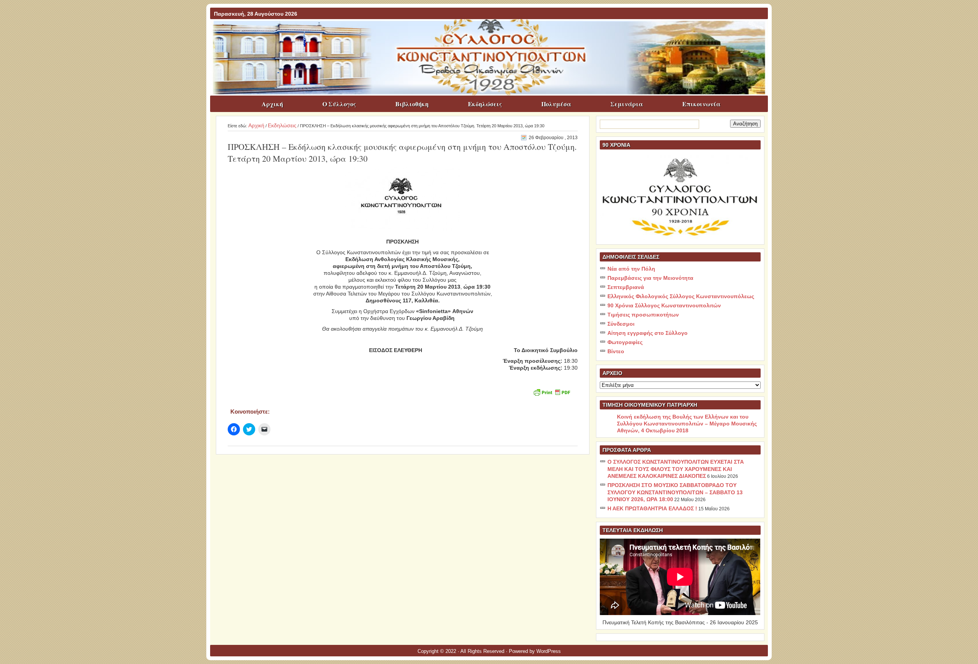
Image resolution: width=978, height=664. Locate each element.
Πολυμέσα (556, 103)
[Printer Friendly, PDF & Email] (551, 392)
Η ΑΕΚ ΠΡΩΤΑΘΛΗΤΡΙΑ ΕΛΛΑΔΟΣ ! (652, 508)
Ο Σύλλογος (339, 103)
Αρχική (272, 103)
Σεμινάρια (626, 103)
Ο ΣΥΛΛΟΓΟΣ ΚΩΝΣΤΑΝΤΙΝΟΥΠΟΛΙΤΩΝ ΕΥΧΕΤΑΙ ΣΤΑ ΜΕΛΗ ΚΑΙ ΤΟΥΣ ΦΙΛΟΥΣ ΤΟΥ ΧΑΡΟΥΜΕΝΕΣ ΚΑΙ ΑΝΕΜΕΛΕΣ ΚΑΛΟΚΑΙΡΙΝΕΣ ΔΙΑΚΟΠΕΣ (675, 469)
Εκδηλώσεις (485, 103)
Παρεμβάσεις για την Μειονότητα (650, 278)
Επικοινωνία (701, 103)
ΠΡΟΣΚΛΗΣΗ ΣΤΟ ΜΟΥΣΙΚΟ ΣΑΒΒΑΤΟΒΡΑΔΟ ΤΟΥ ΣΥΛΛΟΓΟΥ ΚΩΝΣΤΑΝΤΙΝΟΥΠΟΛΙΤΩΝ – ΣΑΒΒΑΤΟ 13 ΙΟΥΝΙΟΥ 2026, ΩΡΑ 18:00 (675, 492)
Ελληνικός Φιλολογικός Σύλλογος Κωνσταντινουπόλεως (680, 296)
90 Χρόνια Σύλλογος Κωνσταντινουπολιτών (664, 305)
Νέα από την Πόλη (631, 269)
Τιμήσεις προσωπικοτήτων (643, 315)
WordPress (548, 651)
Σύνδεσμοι (621, 324)
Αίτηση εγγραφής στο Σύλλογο (647, 333)
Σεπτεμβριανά (625, 287)
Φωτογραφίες (625, 342)
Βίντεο (615, 351)
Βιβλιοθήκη (412, 103)
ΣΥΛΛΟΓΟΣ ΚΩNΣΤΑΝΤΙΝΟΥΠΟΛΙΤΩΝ (493, 34)
